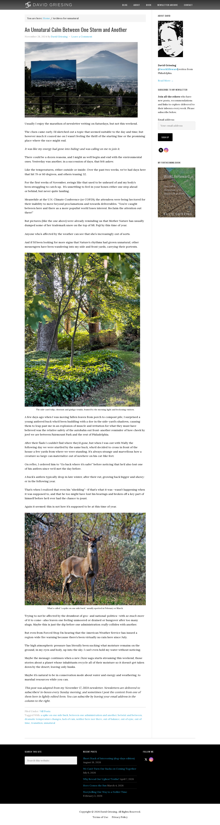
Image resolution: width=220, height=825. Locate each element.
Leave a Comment (81, 36)
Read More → (165, 80)
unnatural (49, 722)
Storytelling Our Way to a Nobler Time (105, 791)
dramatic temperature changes (43, 719)
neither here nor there (89, 719)
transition (37, 722)
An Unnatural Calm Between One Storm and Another (76, 29)
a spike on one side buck (54, 715)
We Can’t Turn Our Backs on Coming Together (109, 768)
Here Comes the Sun (95, 785)
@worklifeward (168, 69)
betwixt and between (130, 715)
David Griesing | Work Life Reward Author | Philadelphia (49, 5)
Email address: (166, 119)
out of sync (127, 719)
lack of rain (68, 719)
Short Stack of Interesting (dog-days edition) (109, 758)
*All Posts (45, 711)
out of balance (111, 719)
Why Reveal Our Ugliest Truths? (101, 779)
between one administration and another (93, 715)
